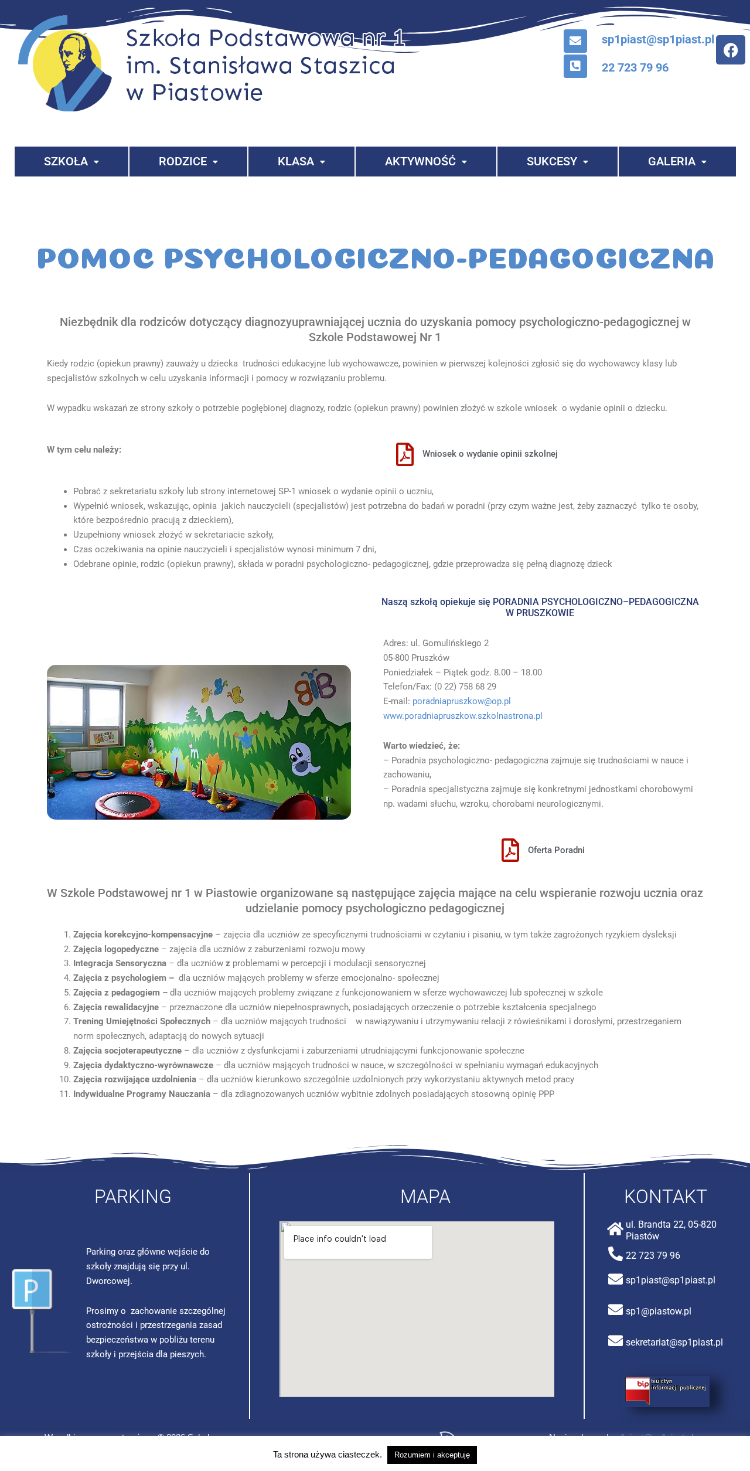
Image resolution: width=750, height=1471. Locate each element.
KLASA (296, 161)
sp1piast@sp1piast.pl (658, 39)
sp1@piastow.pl (658, 1311)
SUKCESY (552, 161)
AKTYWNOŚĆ (420, 161)
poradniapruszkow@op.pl (461, 701)
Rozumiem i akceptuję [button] (432, 1454)
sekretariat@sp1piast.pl (674, 1342)
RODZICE (183, 161)
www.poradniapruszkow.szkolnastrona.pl (463, 716)
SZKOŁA (66, 161)
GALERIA (672, 161)
